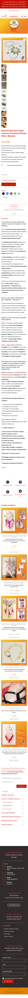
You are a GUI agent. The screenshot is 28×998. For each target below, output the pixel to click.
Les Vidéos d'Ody (14, 905)
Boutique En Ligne (10, 768)
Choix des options (14, 593)
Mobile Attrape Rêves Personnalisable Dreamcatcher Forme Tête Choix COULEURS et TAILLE (14, 629)
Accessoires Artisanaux (8, 707)
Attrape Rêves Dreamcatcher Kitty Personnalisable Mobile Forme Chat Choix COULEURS (14, 541)
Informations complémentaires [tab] (14, 210)
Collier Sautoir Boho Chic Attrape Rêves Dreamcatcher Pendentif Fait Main (14, 670)
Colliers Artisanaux (9, 667)
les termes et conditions (16, 978)
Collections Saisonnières (8, 812)
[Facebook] (11, 12)
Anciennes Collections (7, 795)
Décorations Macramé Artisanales (16, 583)
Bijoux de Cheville (17, 707)
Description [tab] (14, 206)
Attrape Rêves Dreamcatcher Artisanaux (11, 749)
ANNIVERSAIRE (7, 971)
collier (3, 390)
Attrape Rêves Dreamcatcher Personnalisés (11, 535)
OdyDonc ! (14, 16)
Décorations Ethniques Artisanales (19, 750)
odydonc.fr (10, 884)
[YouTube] (16, 12)
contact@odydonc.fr (12, 879)
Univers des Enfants (6, 824)
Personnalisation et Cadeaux (16, 536)
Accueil (3, 768)
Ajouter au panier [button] (14, 552)
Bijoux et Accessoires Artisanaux (17, 708)
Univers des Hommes (7, 809)
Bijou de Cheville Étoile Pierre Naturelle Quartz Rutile (14, 711)
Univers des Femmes (18, 667)
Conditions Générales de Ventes (11, 928)
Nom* (4, 964)
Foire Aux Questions (8, 936)
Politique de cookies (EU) (14, 989)
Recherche (21, 786)
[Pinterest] (13, 12)
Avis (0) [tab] (14, 213)
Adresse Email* (7, 957)
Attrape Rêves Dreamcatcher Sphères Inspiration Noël (14, 585)
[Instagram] (15, 12)
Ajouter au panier (8, 184)
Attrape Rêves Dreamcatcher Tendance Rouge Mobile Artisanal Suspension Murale (14, 752)
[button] (8, 180)
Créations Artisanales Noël (9, 582)
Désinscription (7, 933)
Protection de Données (9, 931)
